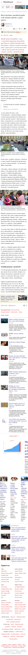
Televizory (12, 636)
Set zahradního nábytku (7, 629)
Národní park (14, 312)
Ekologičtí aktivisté (5, 312)
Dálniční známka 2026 (20, 604)
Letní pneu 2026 (19, 602)
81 (26, 29)
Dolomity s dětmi (5, 613)
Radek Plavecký (8, 24)
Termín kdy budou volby (6, 577)
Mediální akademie (5, 646)
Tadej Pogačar (18, 577)
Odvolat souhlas (7, 647)
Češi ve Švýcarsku (5, 608)
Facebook (4, 644)
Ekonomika (11, 361)
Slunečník (13, 626)
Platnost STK (18, 613)
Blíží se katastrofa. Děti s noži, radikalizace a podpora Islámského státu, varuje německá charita (3, 491)
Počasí (10, 408)
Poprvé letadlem (5, 604)
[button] (14, 62)
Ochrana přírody (15, 310)
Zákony (20, 312)
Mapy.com (13, 616)
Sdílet (21, 28)
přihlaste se (18, 32)
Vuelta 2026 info (18, 571)
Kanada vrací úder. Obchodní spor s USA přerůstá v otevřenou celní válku (18, 357)
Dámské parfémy (15, 634)
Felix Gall (17, 579)
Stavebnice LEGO (5, 634)
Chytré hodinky (19, 636)
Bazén (12, 624)
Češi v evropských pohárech (13, 621)
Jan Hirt (16, 575)
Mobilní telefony (19, 631)
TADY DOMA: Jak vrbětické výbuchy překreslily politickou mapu (24, 489)
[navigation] (2, 2)
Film (10, 344)
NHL (2, 597)
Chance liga (4, 586)
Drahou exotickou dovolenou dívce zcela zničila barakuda (16, 320)
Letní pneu (22, 634)
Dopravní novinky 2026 (20, 606)
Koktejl (10, 392)
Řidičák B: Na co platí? (20, 608)
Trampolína (7, 626)
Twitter (9, 644)
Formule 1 (3, 595)
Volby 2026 (3, 571)
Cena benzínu (17, 619)
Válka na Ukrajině (12, 375)
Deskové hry (6, 636)
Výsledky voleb (4, 575)
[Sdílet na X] (26, 305)
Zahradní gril (17, 629)
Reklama (14, 644)
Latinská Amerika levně (6, 611)
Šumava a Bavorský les (6, 606)
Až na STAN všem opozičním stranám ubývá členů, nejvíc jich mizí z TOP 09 (18, 420)
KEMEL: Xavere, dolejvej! (16, 333)
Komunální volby (5, 581)
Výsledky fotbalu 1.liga (6, 589)
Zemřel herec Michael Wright (17, 342)
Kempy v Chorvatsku (6, 602)
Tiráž (23, 644)
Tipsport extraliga (5, 591)
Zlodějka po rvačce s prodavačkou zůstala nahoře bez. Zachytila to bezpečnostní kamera (17, 388)
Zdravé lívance (18, 591)
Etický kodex (14, 646)
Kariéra (19, 644)
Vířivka (23, 629)
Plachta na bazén (19, 624)
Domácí (10, 424)
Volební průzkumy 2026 (6, 573)
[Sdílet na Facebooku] (24, 305)
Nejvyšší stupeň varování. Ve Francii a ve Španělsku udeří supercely (17, 405)
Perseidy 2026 (9, 619)
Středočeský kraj (4, 301)
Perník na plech (18, 597)
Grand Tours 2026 (19, 581)
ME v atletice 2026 (5, 593)
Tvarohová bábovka (19, 593)
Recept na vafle (18, 595)
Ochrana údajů (22, 646)
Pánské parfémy (13, 639)
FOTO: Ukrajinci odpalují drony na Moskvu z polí (17, 372)
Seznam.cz (19, 2)
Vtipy (10, 335)
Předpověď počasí (21, 616)
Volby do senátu (5, 579)
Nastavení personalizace (18, 647)
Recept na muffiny (19, 589)
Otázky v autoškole (19, 611)
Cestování (11, 322)
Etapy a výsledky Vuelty (20, 573)
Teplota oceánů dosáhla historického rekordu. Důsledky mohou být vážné (14, 489)
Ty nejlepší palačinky (20, 586)
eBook (16, 28)
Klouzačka (19, 626)
